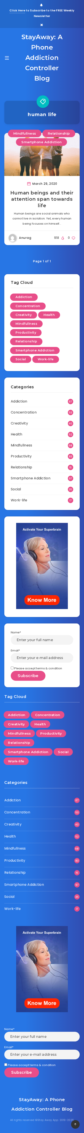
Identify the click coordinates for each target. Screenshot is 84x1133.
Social (21, 359)
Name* (16, 632)
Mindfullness (24, 133)
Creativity (24, 315)
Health (49, 315)
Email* (15, 650)
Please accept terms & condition (38, 668)
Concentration (28, 306)
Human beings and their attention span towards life (42, 199)
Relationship (59, 133)
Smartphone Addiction (41, 142)
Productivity (26, 332)
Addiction (24, 297)
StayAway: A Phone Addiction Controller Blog (42, 57)
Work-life (46, 359)
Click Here (17, 10)
